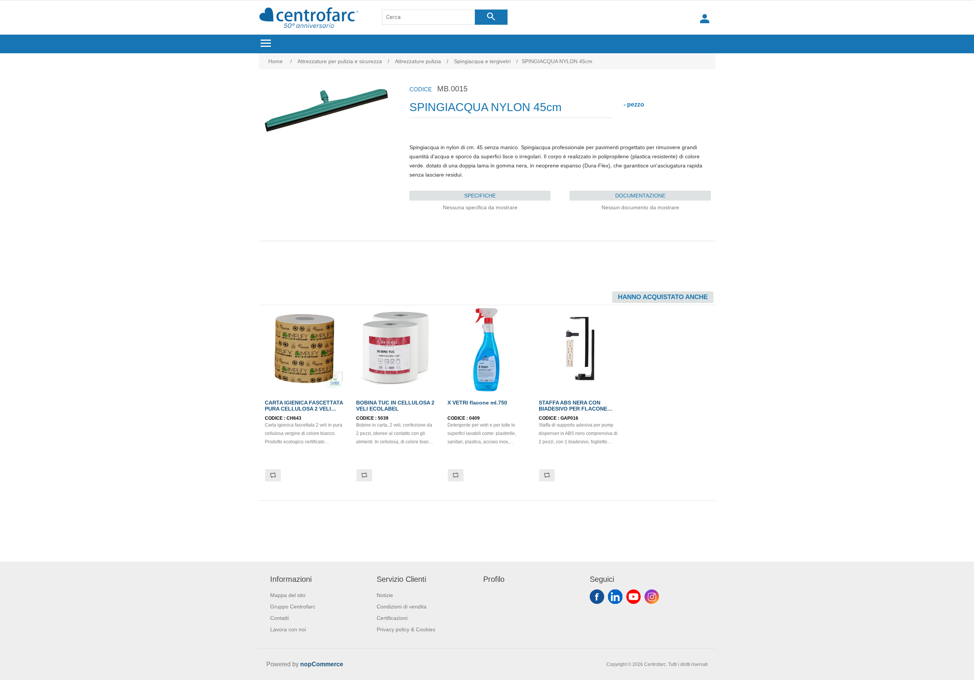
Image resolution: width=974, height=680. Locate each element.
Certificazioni (392, 618)
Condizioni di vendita (402, 607)
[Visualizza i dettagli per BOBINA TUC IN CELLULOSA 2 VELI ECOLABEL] (395, 348)
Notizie (385, 595)
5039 (383, 418)
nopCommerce (321, 664)
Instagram (652, 596)
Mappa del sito (288, 595)
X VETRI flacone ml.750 (477, 403)
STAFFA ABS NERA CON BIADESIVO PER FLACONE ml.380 (573, 409)
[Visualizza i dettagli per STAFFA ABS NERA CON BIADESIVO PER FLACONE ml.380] (578, 348)
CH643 (293, 418)
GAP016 (569, 418)
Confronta (273, 475)
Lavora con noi (288, 629)
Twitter (615, 596)
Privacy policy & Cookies (406, 629)
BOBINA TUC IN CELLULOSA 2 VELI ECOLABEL (395, 406)
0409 (474, 418)
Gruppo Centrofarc (292, 607)
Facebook (597, 596)
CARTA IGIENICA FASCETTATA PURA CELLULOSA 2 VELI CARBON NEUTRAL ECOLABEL (304, 412)
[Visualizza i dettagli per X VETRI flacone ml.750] (487, 348)
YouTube (633, 596)
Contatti (279, 618)
